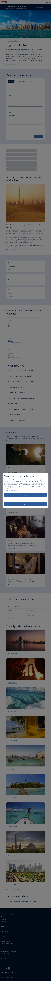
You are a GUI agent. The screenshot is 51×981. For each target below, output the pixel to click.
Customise (25, 499)
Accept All (25, 495)
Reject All (25, 504)
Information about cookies (11, 490)
